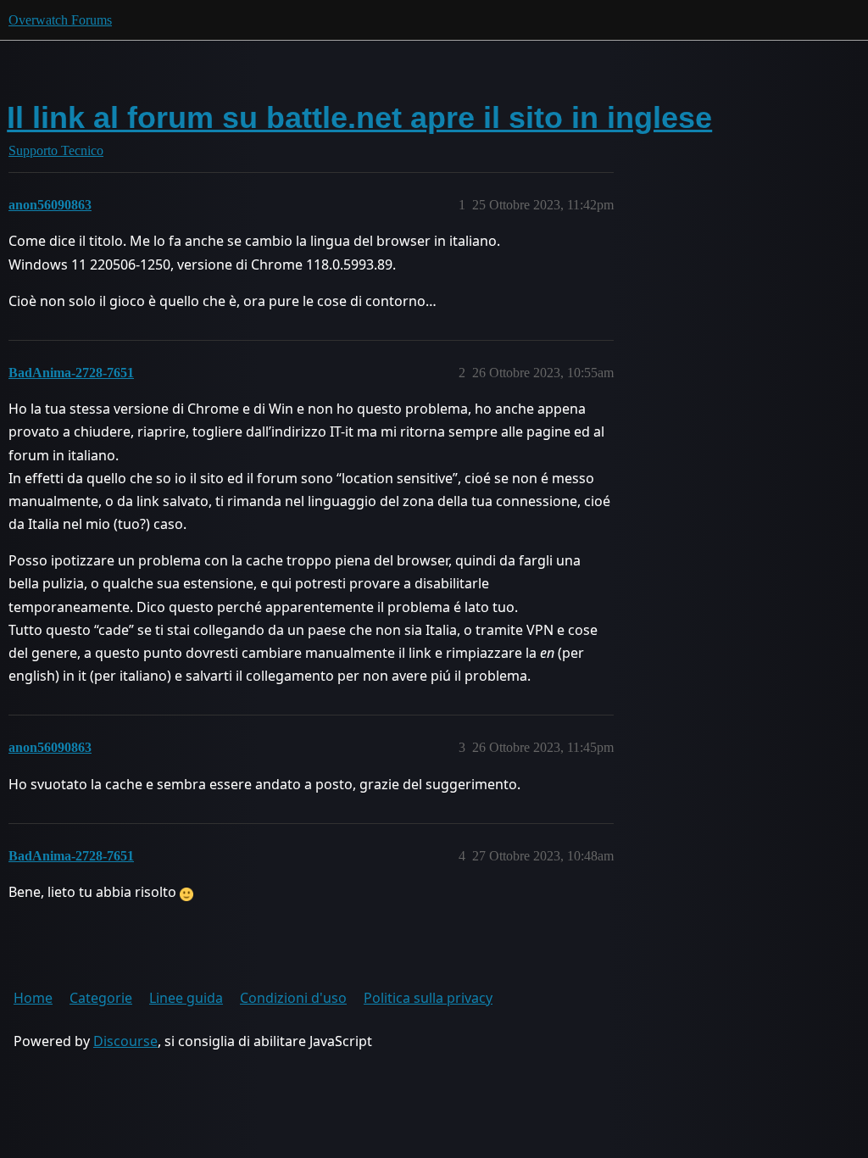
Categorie (101, 997)
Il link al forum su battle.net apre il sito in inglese (359, 117)
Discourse (125, 1041)
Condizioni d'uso (293, 997)
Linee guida (186, 997)
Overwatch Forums (60, 20)
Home (33, 997)
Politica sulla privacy (428, 997)
